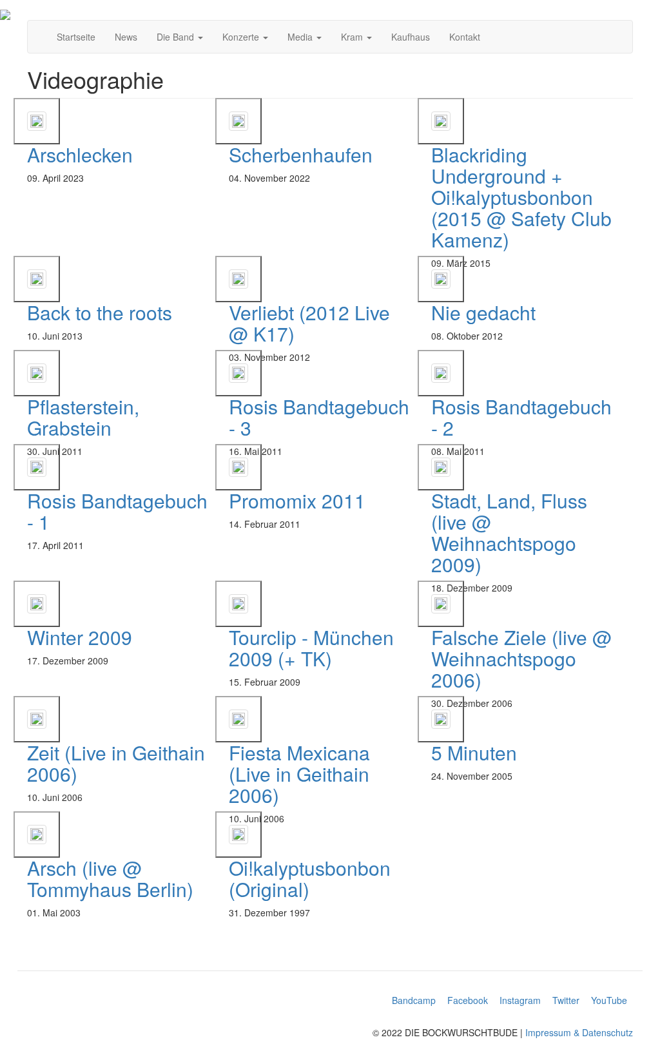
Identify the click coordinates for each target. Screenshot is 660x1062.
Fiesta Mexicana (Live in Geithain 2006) (299, 774)
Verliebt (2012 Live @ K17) (309, 322)
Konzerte (242, 36)
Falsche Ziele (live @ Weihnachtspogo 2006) (521, 658)
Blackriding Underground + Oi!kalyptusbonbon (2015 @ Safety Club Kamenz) (521, 196)
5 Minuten (474, 752)
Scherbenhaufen (301, 154)
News (126, 36)
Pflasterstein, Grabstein (83, 416)
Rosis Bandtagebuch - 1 (117, 511)
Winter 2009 (79, 637)
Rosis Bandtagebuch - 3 (319, 416)
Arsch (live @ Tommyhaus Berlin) (110, 878)
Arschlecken (80, 154)
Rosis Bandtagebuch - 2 (521, 416)
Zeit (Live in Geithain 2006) (116, 763)
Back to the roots (99, 312)
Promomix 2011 (297, 500)
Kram (353, 36)
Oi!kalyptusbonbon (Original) (310, 878)
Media (301, 36)
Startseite (76, 36)
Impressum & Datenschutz (579, 1032)
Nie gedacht (483, 312)
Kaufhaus (410, 36)
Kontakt (464, 36)
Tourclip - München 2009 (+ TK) (311, 647)
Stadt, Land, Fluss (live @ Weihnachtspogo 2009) (509, 532)
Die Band (177, 36)
